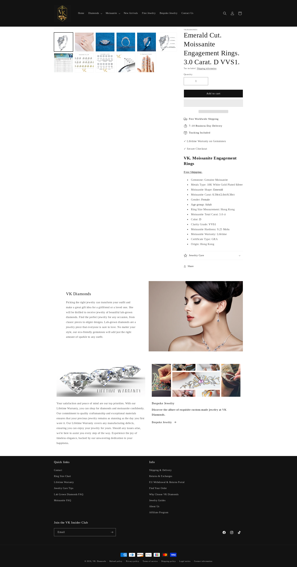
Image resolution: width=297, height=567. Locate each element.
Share (191, 266)
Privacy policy (132, 561)
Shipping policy (168, 561)
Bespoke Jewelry (162, 422)
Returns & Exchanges (160, 476)
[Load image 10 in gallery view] (125, 62)
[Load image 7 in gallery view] (63, 62)
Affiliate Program (158, 512)
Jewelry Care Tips (63, 488)
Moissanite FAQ (62, 500)
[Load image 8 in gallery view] (84, 62)
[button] (213, 103)
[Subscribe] (112, 532)
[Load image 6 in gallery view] (167, 42)
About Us (154, 506)
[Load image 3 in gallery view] (105, 42)
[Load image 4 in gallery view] (125, 42)
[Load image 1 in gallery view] (63, 42)
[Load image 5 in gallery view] (146, 42)
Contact (58, 470)
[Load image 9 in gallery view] (105, 62)
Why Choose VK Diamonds (163, 494)
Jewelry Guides (157, 500)
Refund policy (115, 561)
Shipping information (207, 68)
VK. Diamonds (99, 561)
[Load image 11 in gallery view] (146, 62)
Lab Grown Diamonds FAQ (68, 494)
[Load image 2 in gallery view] (84, 42)
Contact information (203, 561)
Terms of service (150, 561)
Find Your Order (158, 488)
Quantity (188, 74)
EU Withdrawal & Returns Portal (167, 482)
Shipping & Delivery (160, 470)
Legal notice (184, 561)
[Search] (225, 13)
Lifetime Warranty (64, 482)
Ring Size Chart (62, 476)
